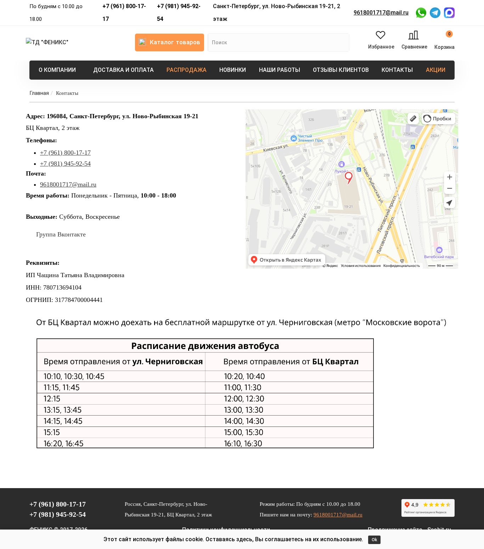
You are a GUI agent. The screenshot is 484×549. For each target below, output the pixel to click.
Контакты (397, 70)
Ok (374, 539)
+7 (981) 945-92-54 (179, 12)
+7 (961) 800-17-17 (124, 12)
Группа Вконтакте (61, 234)
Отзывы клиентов (341, 70)
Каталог (175, 42)
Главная (39, 93)
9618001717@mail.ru (381, 12)
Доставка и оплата (123, 70)
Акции (435, 70)
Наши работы (279, 70)
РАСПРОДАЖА (187, 70)
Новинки (232, 70)
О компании (57, 70)
